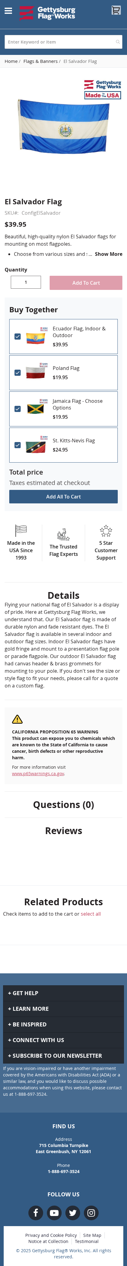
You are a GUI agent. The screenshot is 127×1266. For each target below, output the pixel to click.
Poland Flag (66, 368)
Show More (108, 254)
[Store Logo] (47, 13)
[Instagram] (91, 1213)
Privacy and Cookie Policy (51, 1235)
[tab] (63, 595)
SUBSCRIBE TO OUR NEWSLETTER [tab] (57, 1056)
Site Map (92, 1235)
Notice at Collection (48, 1241)
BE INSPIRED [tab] (30, 1024)
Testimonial (87, 1241)
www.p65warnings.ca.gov (38, 773)
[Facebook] (35, 1213)
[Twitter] (72, 1213)
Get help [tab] (25, 993)
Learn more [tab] (31, 1009)
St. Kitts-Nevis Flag (74, 440)
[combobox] (63, 42)
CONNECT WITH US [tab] (38, 1040)
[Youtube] (54, 1213)
